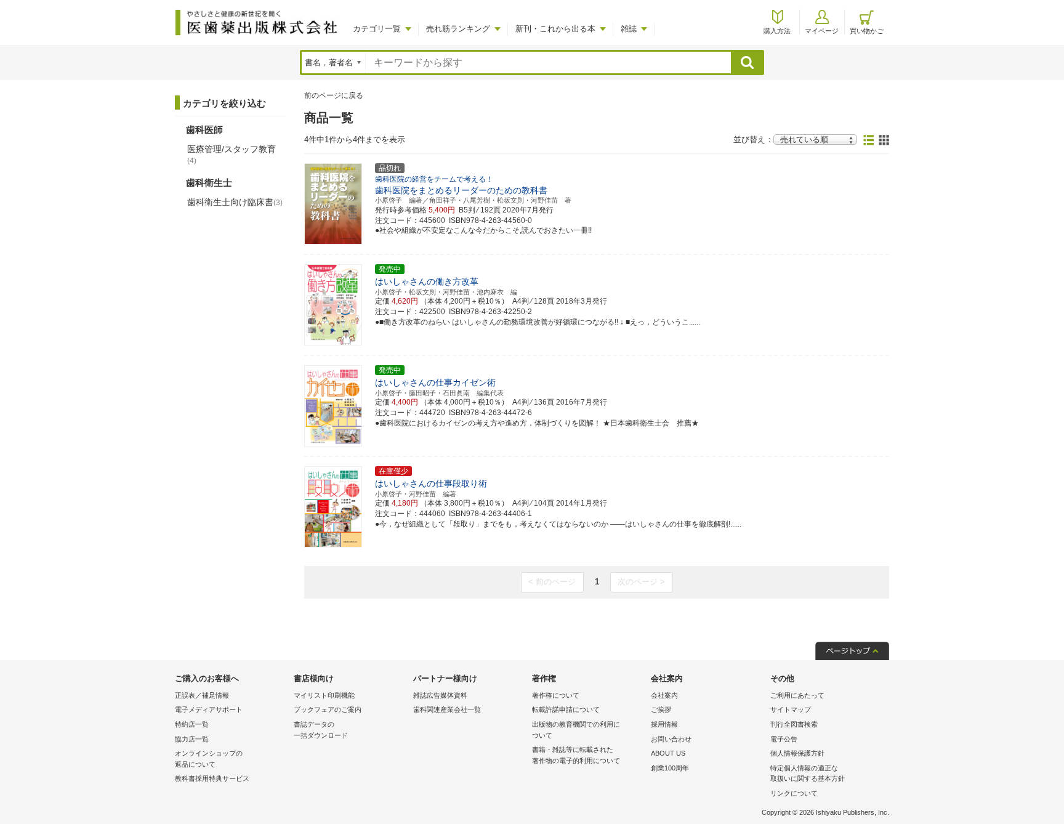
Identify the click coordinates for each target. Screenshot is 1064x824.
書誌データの (321, 730)
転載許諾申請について (566, 709)
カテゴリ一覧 (377, 28)
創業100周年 (670, 768)
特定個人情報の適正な (807, 773)
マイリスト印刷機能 (324, 695)
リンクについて (794, 793)
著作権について (555, 695)
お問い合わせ (671, 739)
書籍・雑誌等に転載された (576, 755)
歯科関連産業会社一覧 (447, 709)
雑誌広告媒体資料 (440, 695)
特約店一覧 (192, 724)
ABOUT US (668, 753)
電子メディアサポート (209, 709)
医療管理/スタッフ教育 (231, 154)
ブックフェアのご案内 (327, 709)
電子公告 (783, 739)
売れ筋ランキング (458, 28)
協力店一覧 (192, 739)
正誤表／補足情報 (202, 695)
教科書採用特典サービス (212, 778)
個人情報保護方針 (797, 753)
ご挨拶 (661, 709)
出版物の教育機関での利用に (576, 730)
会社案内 (664, 695)
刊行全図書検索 (794, 724)
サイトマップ (790, 709)
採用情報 (664, 724)
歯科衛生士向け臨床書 (235, 202)
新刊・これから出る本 (555, 28)
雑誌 (629, 28)
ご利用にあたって (797, 695)
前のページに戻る (333, 95)
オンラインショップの (209, 758)
